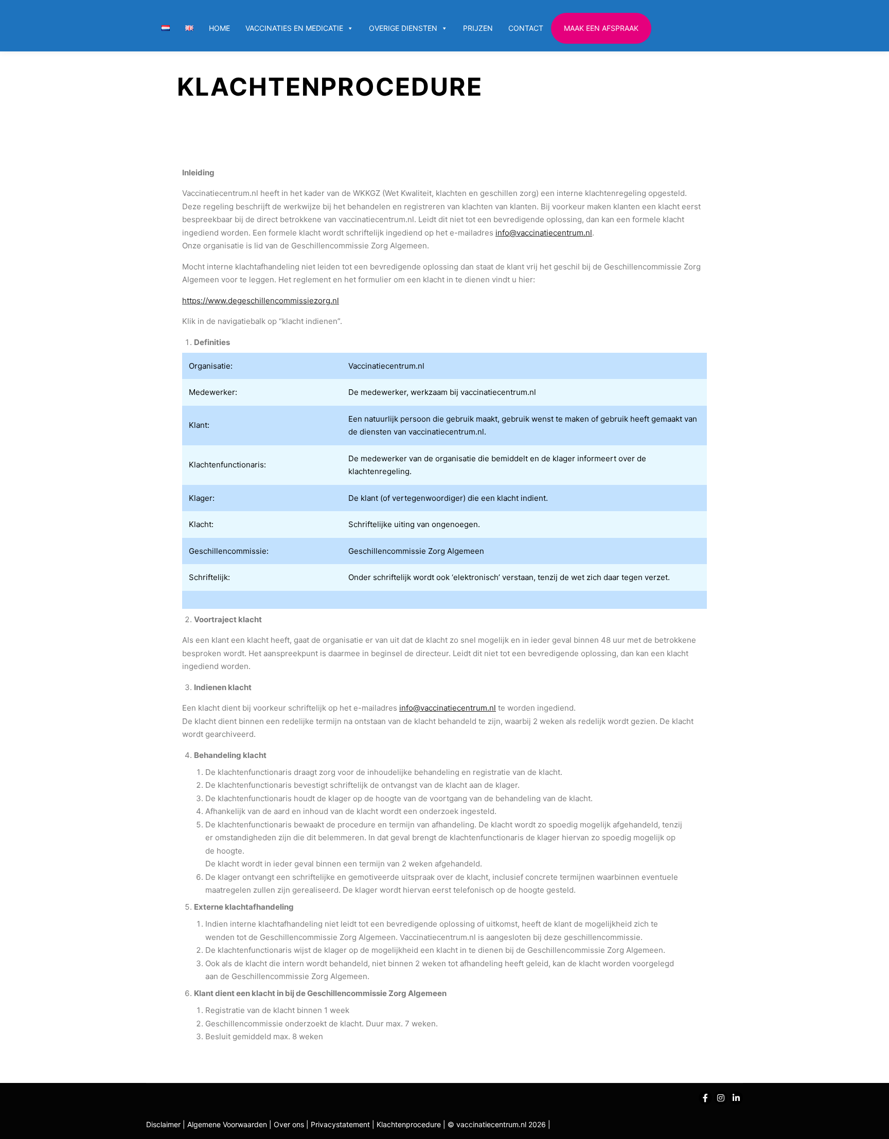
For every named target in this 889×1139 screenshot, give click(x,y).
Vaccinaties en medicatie (294, 28)
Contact (525, 28)
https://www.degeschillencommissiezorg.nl (260, 300)
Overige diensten (403, 28)
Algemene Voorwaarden (227, 1124)
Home (219, 28)
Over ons (290, 1124)
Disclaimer (163, 1124)
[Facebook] (705, 1098)
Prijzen (478, 28)
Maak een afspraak (601, 28)
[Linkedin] (736, 1098)
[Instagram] (720, 1098)
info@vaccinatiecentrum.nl (543, 233)
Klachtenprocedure (409, 1124)
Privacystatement (341, 1124)
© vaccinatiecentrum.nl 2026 (497, 1124)
